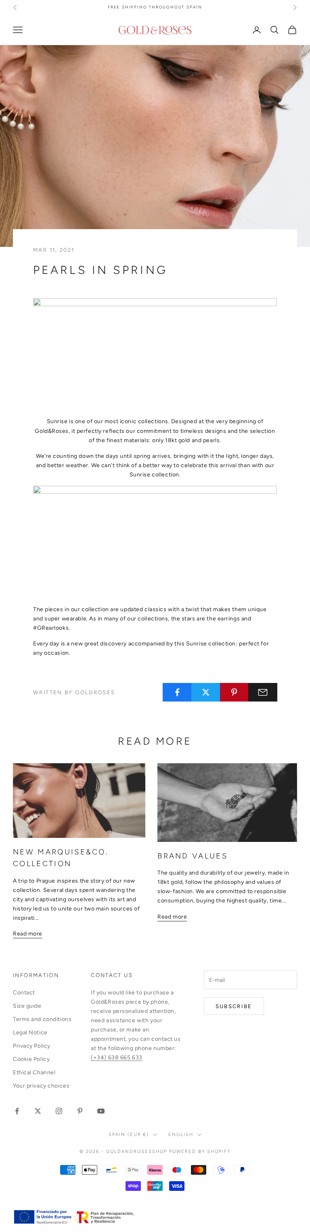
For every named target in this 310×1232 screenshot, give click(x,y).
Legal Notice (30, 1032)
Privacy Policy (31, 1045)
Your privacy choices (41, 1085)
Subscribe (234, 1006)
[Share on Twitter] (206, 692)
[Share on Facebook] (177, 692)
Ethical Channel (34, 1072)
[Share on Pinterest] (234, 692)
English (180, 1134)
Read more (27, 933)
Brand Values (192, 855)
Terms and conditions (42, 1019)
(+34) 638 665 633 (116, 1057)
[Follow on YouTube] (101, 1111)
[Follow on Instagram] (59, 1111)
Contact (24, 992)
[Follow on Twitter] (38, 1111)
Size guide (27, 1005)
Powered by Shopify (199, 1151)
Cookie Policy (31, 1059)
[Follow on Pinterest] (80, 1111)
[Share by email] (263, 692)
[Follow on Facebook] (17, 1111)
